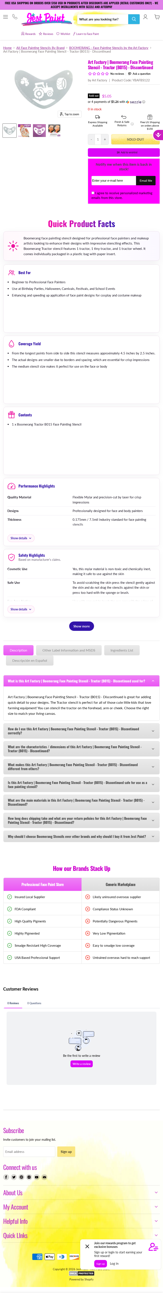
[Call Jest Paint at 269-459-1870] (15, 17)
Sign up (66, 1151)
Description (18, 650)
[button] (124, 102)
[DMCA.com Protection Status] (81, 1275)
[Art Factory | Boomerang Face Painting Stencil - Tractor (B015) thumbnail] (24, 130)
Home (7, 48)
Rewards (30, 34)
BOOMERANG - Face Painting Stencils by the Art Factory (108, 48)
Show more (81, 626)
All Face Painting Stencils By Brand (40, 48)
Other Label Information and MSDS (68, 650)
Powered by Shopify (81, 1279)
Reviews (48, 34)
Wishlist (65, 34)
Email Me (146, 180)
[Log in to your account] (145, 16)
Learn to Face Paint (87, 34)
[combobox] (102, 19)
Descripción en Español (29, 660)
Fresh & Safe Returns (124, 124)
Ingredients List (122, 650)
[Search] (134, 19)
